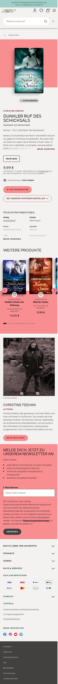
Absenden (12, 532)
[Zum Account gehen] (35, 10)
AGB (4, 663)
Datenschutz (7, 652)
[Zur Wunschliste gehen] (41, 10)
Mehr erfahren (15, 438)
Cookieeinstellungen (10, 679)
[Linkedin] (21, 634)
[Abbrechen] (53, 21)
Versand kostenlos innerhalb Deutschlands (21, 609)
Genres (7, 561)
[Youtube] (15, 634)
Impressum (7, 647)
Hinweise (8, 596)
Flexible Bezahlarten (11, 619)
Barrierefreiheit (8, 668)
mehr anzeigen (46, 149)
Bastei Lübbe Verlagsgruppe (20, 546)
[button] (14, 289)
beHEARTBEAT (9, 221)
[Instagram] (10, 634)
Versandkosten (43, 171)
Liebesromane (13, 35)
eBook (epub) (11, 159)
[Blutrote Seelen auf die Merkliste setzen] (40, 276)
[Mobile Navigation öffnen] (54, 10)
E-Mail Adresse (10, 487)
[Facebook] (4, 634)
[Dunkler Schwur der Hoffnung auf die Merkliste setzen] (14, 277)
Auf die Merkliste (30, 101)
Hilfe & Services (12, 568)
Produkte (8, 553)
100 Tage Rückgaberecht (13, 614)
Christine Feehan (13, 111)
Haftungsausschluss (10, 657)
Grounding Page (9, 673)
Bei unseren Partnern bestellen (26, 198)
